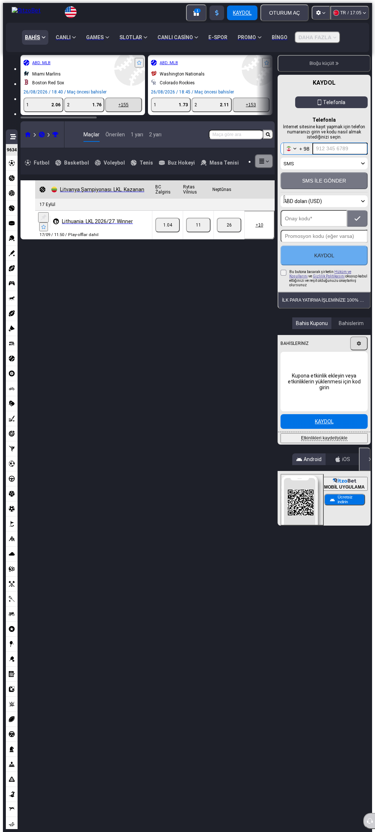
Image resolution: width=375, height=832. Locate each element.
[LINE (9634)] (27, 134)
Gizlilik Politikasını (329, 276)
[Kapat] (365, 459)
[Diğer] (264, 161)
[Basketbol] (41, 134)
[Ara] (268, 134)
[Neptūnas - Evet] (229, 225)
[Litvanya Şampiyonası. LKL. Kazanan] (55, 134)
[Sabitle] (43, 217)
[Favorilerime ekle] (139, 62)
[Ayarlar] (321, 13)
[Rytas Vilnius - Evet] (198, 225)
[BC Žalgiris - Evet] (167, 225)
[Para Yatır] (216, 12)
